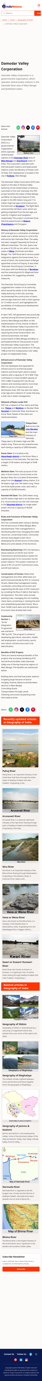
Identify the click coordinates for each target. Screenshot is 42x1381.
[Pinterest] (15, 1360)
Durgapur (20, 206)
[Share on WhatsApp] (18, 127)
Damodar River (21, 157)
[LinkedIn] (21, 1360)
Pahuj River (9, 771)
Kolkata (10, 176)
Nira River (8, 866)
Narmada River (11, 1186)
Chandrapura (7, 224)
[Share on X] (28, 127)
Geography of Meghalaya (17, 1075)
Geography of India (25, 20)
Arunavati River (11, 816)
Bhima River (9, 1237)
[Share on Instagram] (23, 127)
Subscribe (21, 1269)
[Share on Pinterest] (38, 127)
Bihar (11, 251)
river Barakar (32, 429)
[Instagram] (26, 1360)
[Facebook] (31, 1354)
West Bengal (7, 161)
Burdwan (34, 269)
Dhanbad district (14, 504)
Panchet (5, 411)
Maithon (20, 408)
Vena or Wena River (13, 917)
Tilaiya (8, 408)
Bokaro (26, 221)
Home (4, 20)
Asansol (18, 480)
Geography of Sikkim (14, 1024)
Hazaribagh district (10, 456)
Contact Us (9, 1354)
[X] (36, 1354)
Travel (12, 20)
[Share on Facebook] (33, 127)
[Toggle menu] (39, 5)
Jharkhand (22, 161)
